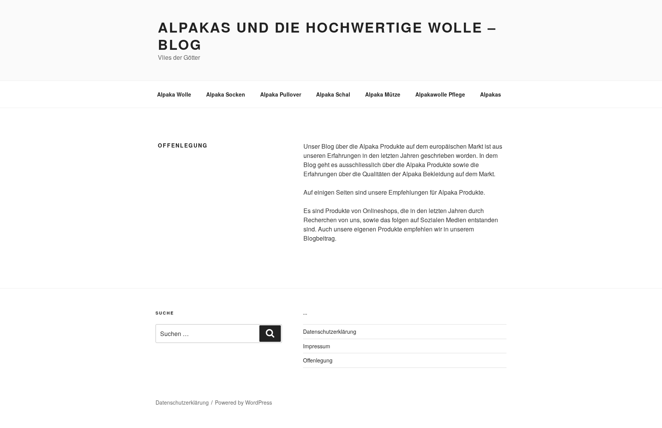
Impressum (316, 346)
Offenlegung (318, 360)
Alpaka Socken (225, 94)
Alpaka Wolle (174, 94)
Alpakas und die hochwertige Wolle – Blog (327, 35)
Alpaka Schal (333, 94)
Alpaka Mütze (382, 94)
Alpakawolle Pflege (440, 94)
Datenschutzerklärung (329, 331)
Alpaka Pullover (280, 94)
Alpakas (490, 94)
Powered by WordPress (243, 402)
